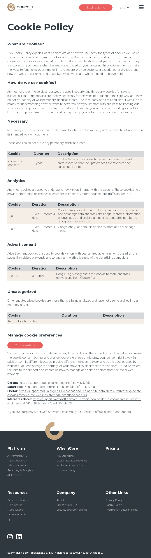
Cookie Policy (114, 505)
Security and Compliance (72, 509)
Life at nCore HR (67, 505)
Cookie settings (25, 345)
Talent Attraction (17, 460)
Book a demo (95, 7)
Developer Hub (16, 514)
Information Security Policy (122, 509)
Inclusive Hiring (66, 470)
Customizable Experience (72, 460)
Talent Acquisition (18, 465)
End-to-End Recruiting (70, 465)
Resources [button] (17, 492)
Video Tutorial (15, 509)
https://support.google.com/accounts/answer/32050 (55, 382)
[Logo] (20, 10)
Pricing (112, 448)
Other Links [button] (117, 492)
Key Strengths (65, 455)
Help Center (14, 505)
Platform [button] (16, 448)
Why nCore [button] (67, 448)
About (60, 500)
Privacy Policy (114, 500)
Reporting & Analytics (20, 470)
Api (9, 519)
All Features (14, 475)
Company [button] (66, 492)
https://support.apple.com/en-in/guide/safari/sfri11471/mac (56, 387)
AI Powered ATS (17, 455)
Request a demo (17, 500)
